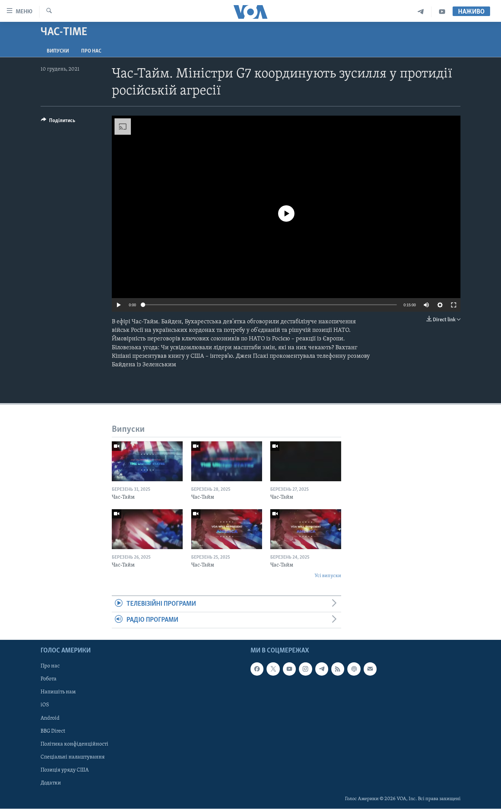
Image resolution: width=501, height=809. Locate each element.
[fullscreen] (453, 305)
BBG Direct (53, 731)
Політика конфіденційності (74, 744)
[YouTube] (442, 11)
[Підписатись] (370, 669)
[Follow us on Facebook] (256, 669)
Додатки (51, 783)
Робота (49, 679)
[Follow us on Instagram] (305, 669)
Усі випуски (328, 575)
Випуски (58, 51)
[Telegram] (420, 11)
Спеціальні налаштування (73, 757)
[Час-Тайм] (147, 461)
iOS (45, 705)
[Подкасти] (353, 669)
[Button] (58, 122)
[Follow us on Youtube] (289, 669)
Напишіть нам (58, 692)
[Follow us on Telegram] (321, 669)
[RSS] (337, 669)
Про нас (91, 51)
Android (50, 718)
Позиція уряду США (65, 770)
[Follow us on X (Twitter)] (273, 669)
